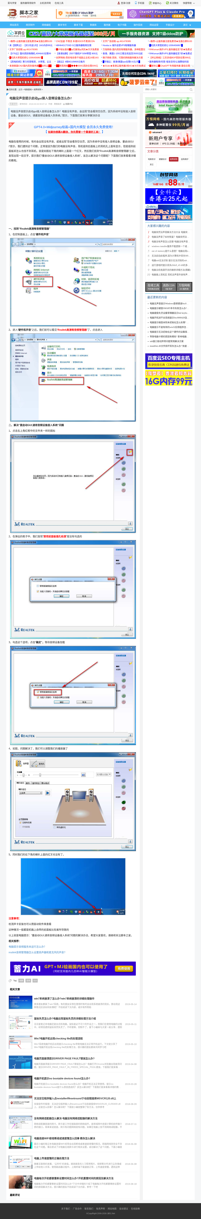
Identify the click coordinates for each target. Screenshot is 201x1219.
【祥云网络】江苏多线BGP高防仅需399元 (170, 57)
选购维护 (184, 159)
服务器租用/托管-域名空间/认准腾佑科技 (169, 61)
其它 (152, 165)
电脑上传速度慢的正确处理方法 (51, 1158)
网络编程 (46, 25)
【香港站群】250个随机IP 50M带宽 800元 (77, 53)
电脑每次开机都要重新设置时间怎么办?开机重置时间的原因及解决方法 (74, 1178)
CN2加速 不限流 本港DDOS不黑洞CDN (75, 41)
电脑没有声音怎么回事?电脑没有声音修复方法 (174, 241)
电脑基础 (28, 90)
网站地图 (112, 1208)
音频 (28, 981)
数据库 (93, 25)
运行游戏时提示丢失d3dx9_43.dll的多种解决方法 (175, 265)
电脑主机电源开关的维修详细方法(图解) (171, 270)
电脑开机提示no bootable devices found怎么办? (62, 1078)
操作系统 (138, 25)
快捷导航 (187, 3)
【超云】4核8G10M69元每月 (70, 61)
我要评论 (69, 104)
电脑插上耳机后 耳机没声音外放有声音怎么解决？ (176, 274)
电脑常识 (151, 159)
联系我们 (88, 1208)
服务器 (107, 25)
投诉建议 (123, 1208)
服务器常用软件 (28, 3)
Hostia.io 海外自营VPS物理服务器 (119, 45)
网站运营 (154, 25)
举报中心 (157, 3)
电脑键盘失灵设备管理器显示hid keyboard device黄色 (175, 313)
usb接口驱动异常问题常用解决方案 (167, 341)
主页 (20, 90)
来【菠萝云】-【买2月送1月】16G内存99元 (30, 45)
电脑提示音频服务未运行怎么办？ (27, 946)
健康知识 (162, 159)
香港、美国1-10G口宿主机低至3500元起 (123, 53)
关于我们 (65, 1208)
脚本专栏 (62, 25)
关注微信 (174, 3)
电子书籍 (122, 25)
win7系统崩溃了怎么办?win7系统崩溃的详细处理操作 (64, 998)
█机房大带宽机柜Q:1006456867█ (166, 45)
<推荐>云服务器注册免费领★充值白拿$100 (30, 41)
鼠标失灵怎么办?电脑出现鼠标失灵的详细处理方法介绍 (65, 1018)
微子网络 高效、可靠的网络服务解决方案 (123, 57)
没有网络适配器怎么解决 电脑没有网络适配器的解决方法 (66, 1118)
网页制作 (30, 25)
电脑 (21, 981)
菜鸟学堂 (12, 3)
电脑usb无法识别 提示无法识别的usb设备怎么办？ (176, 260)
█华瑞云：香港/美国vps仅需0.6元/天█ (121, 61)
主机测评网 (45, 3)
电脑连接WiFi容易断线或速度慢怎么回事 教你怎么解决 (64, 1138)
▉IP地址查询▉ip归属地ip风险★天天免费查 (77, 49)
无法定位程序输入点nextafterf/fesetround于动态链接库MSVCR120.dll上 (75, 1098)
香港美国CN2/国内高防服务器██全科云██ (30, 65)
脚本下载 (78, 25)
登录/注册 (125, 3)
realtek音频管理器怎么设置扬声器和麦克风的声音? (37, 952)
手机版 (141, 3)
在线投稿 (135, 1208)
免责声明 (100, 1208)
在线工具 (59, 3)
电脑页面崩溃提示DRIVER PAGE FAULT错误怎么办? (64, 1058)
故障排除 (37, 90)
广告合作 (77, 1208)
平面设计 (170, 25)
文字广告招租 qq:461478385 (117, 41)
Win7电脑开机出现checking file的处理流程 (58, 1038)
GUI (35, 981)
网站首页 (14, 25)
